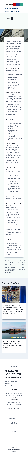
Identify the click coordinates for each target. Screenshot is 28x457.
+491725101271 (15, 399)
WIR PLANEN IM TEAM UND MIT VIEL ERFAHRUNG (21, 265)
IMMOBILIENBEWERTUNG (14, 449)
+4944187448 (15, 397)
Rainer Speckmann (8, 316)
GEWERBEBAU (14, 447)
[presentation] (14, 294)
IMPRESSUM (14, 451)
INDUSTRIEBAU (14, 454)
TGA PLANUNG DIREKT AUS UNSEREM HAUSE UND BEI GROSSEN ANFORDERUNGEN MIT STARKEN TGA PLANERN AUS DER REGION (10, 267)
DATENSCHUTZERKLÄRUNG (14, 445)
